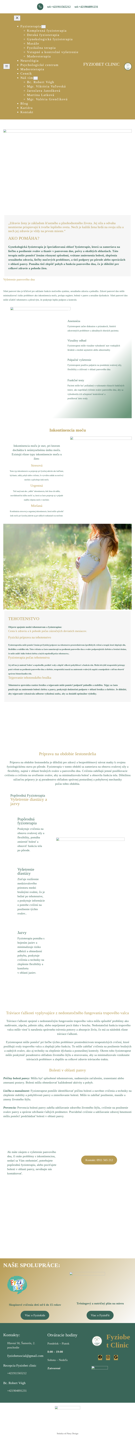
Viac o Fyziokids (35, 1315)
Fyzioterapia (30, 26)
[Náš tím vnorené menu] (35, 78)
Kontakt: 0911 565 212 (99, 1160)
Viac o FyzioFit (100, 1315)
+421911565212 (17, 1373)
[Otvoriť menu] (6, 66)
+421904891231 (17, 1390)
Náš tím (26, 78)
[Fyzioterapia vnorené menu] (43, 26)
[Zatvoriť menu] (17, 18)
